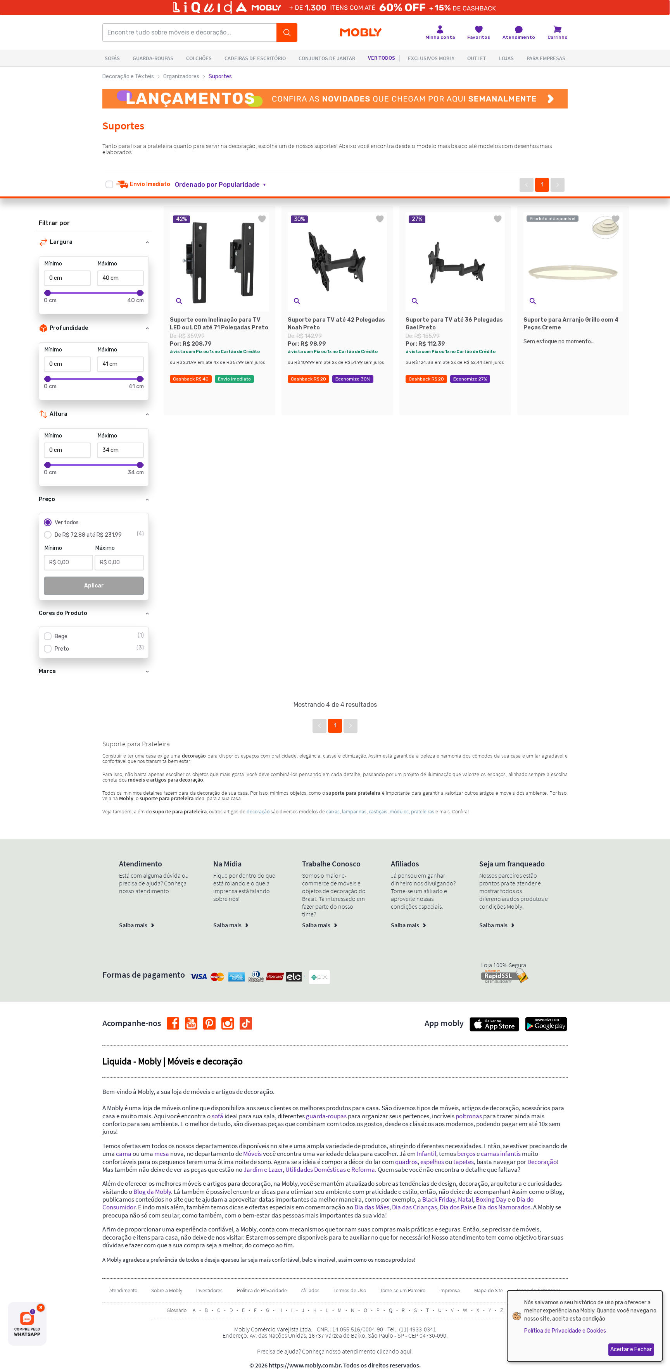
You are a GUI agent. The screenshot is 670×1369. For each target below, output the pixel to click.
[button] (225, 184)
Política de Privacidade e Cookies (565, 1331)
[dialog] (584, 1326)
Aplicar (94, 585)
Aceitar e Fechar (631, 1349)
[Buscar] (286, 32)
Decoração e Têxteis (128, 76)
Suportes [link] (220, 76)
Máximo (107, 263)
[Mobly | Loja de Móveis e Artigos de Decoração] (361, 32)
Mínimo (53, 263)
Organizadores (181, 76)
